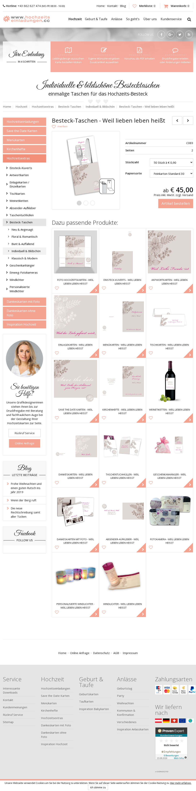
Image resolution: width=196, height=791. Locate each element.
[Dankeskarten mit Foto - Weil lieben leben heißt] (75, 511)
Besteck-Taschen (21, 222)
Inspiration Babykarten (94, 709)
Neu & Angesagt (22, 229)
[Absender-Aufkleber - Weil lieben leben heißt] (122, 511)
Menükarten (16, 140)
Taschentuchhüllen (22, 215)
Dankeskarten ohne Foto (21, 313)
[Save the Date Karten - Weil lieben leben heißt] (75, 381)
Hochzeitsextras (18, 158)
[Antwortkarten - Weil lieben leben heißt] (169, 252)
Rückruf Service (25, 433)
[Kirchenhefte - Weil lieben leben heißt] (122, 381)
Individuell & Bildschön (26, 251)
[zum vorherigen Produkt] (177, 120)
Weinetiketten (19, 201)
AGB (116, 653)
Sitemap (8, 722)
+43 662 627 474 (24, 6)
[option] (86, 165)
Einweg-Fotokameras (24, 272)
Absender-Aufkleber (23, 208)
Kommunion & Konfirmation (126, 712)
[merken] (60, 126)
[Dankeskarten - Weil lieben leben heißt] (75, 446)
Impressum (130, 653)
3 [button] (92, 203)
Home (100, 6)
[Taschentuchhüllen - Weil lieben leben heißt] (122, 446)
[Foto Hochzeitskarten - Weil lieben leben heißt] (75, 252)
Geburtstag (124, 688)
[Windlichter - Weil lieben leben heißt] (122, 576)
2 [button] (85, 203)
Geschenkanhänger (22, 265)
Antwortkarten (19, 175)
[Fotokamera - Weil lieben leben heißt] (169, 511)
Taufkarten (86, 701)
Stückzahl (132, 162)
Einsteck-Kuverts (21, 168)
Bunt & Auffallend (22, 244)
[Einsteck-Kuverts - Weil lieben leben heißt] (122, 252)
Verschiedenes (126, 722)
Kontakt (112, 6)
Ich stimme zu (98, 787)
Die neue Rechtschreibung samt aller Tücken (25, 512)
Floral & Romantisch (24, 236)
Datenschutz (101, 653)
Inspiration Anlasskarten (133, 729)
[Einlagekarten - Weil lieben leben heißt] (75, 316)
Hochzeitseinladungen (23, 122)
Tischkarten (17, 193)
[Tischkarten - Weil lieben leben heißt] (169, 316)
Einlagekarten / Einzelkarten (19, 184)
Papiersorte (133, 173)
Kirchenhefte (16, 149)
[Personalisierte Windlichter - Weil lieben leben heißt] (75, 576)
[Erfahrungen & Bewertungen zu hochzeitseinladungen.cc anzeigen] (171, 748)
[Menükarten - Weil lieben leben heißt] (122, 316)
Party (120, 696)
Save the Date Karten (22, 131)
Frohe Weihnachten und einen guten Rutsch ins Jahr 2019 (26, 488)
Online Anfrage (24, 443)
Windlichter (17, 280)
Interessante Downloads (11, 690)
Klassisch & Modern (24, 258)
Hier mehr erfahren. (180, 783)
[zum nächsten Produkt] (188, 120)
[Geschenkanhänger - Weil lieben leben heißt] (169, 446)
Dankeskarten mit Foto (23, 301)
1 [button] (79, 203)
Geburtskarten (88, 694)
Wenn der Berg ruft (23, 500)
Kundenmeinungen (15, 707)
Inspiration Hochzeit (21, 324)
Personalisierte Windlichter (20, 289)
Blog (123, 6)
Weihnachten (125, 703)
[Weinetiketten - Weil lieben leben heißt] (169, 381)
